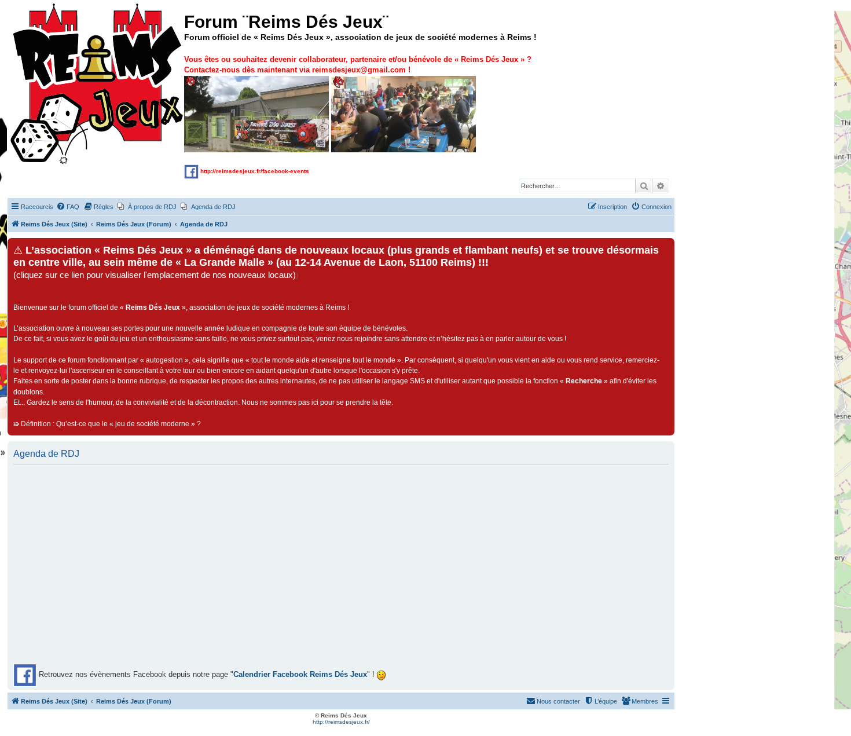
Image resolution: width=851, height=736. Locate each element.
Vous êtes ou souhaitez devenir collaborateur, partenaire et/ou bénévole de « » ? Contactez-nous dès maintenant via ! (357, 64)
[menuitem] (67, 207)
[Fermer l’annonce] (665, 247)
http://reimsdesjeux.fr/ (341, 722)
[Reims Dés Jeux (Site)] (97, 84)
